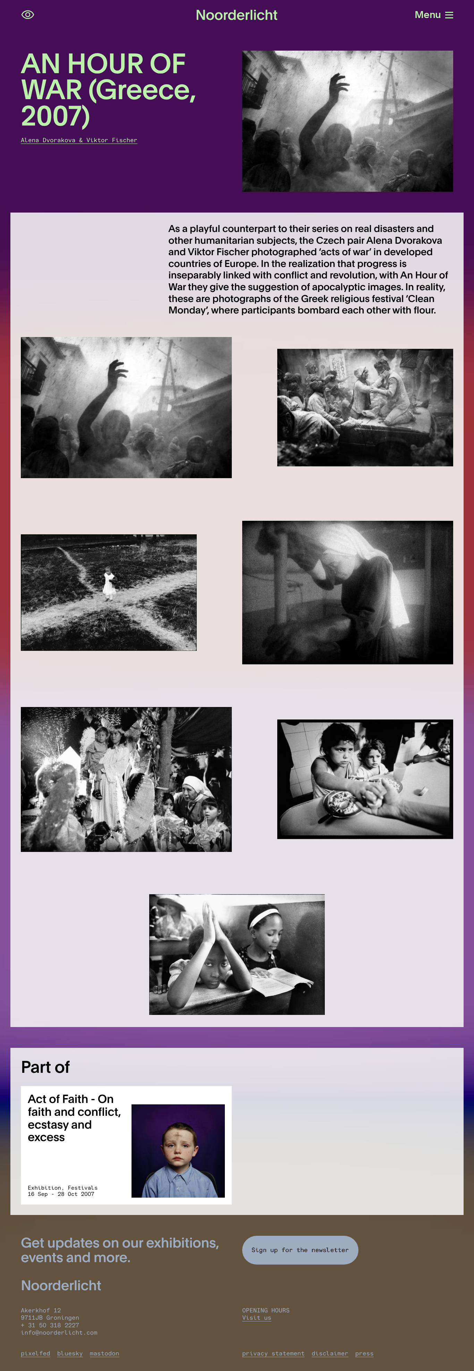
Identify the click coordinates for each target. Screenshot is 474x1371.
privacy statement (273, 1353)
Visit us (256, 1317)
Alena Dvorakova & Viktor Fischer (79, 140)
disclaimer (330, 1353)
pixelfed (35, 1353)
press (364, 1353)
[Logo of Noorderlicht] (236, 15)
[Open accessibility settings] (28, 15)
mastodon (104, 1353)
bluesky (70, 1353)
